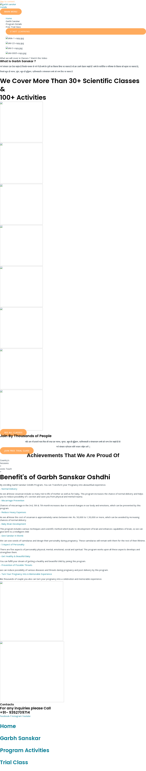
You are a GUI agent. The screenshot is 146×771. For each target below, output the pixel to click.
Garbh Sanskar (13, 21)
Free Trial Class (13, 26)
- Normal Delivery (8, 488)
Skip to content (7, 1)
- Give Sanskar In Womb (11, 535)
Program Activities (24, 750)
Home (9, 18)
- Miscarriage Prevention (12, 500)
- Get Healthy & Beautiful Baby (15, 556)
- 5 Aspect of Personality (12, 544)
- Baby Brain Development (13, 523)
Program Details (14, 24)
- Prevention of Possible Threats (16, 565)
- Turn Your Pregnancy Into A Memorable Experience (26, 574)
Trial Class (14, 762)
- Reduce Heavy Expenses (13, 512)
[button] (76, 31)
